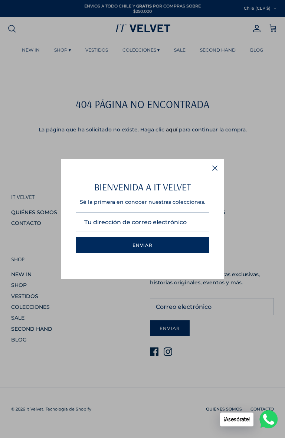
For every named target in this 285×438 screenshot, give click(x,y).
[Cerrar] (215, 168)
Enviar (142, 245)
